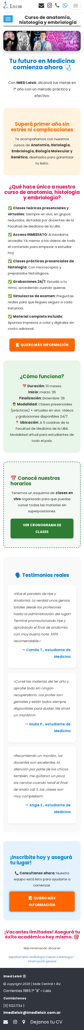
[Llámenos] (57, 5)
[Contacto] (41, 5)
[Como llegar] (25, 1022)
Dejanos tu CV (46, 1022)
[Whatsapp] (65, 5)
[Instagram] (49, 5)
